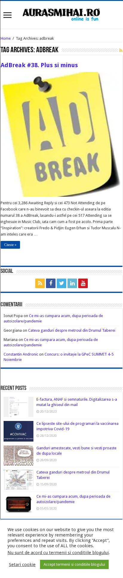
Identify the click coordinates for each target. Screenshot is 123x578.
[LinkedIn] (72, 283)
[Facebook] (51, 283)
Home (6, 38)
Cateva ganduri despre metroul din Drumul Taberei (71, 330)
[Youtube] (83, 283)
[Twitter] (61, 283)
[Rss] (40, 283)
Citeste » (10, 245)
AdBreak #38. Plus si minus (39, 65)
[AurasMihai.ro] (61, 14)
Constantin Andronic (21, 354)
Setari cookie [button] (22, 564)
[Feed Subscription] (120, 50)
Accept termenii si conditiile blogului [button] (74, 564)
